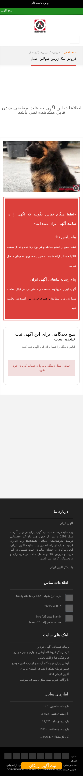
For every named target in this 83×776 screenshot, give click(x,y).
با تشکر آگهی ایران (61, 567)
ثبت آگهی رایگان (41, 765)
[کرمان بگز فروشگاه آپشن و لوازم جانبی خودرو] (40, 462)
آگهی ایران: (66, 523)
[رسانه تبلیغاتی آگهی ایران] (40, 409)
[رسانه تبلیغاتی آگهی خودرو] (40, 428)
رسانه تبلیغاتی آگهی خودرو (53, 646)
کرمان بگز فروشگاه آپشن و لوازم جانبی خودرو (41, 652)
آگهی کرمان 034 (59, 674)
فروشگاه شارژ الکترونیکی (53, 657)
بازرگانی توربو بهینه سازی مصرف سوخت (44, 679)
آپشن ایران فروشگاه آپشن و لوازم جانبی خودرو (40, 663)
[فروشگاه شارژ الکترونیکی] (40, 447)
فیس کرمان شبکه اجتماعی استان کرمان (44, 668)
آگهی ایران (18, 545)
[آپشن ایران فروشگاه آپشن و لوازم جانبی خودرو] (40, 489)
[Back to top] (69, 765)
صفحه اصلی (70, 52)
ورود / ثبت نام (40, 2)
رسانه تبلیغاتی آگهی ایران (44, 532)
